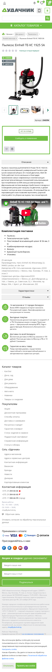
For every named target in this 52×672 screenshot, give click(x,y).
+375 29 (10, 491)
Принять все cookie (26, 665)
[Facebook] (4, 548)
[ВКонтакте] (9, 548)
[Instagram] (26, 548)
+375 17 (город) (13, 498)
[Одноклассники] (15, 548)
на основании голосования (33, 634)
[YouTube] (20, 548)
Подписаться (26, 582)
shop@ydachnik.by (14, 627)
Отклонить (8, 665)
